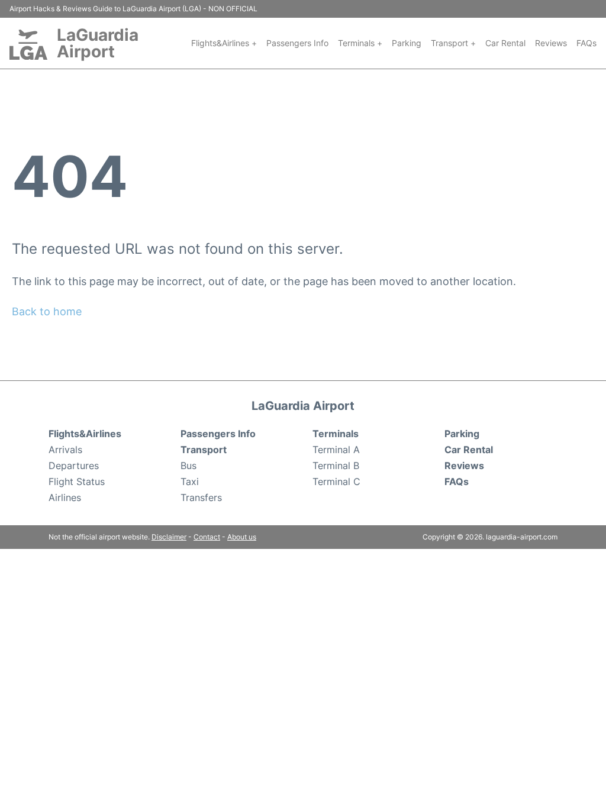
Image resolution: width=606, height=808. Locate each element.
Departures (74, 465)
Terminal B (335, 465)
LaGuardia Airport (97, 43)
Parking (406, 43)
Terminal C (336, 481)
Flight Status (77, 481)
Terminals (335, 433)
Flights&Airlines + (224, 43)
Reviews (551, 43)
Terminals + (360, 43)
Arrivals (65, 449)
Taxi (189, 481)
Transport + (453, 43)
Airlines (65, 497)
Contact (207, 536)
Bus (188, 465)
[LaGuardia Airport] (28, 45)
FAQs (586, 43)
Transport (203, 449)
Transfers (201, 497)
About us (241, 536)
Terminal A (336, 449)
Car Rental (505, 43)
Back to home (47, 311)
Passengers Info (297, 43)
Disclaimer (169, 536)
